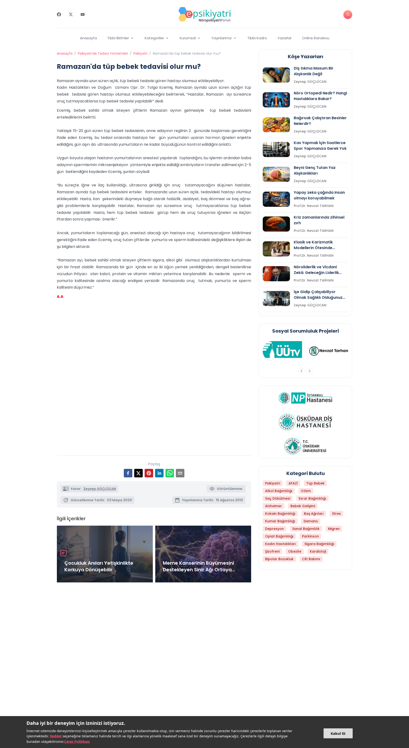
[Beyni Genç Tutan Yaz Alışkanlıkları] (276, 174)
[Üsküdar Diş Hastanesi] (305, 422)
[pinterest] (149, 473)
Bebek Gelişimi (302, 506)
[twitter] (138, 473)
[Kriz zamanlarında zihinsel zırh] (276, 224)
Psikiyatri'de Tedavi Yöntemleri (103, 53)
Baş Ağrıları (314, 513)
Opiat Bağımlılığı (279, 536)
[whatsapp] (169, 473)
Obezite (294, 551)
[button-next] (310, 371)
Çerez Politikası (77, 741)
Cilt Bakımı (311, 559)
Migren (334, 528)
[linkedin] (159, 473)
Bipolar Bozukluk (279, 559)
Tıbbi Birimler (118, 37)
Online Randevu (315, 37)
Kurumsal (188, 37)
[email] (180, 473)
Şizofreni (272, 551)
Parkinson (310, 536)
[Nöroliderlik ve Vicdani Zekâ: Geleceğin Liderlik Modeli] (276, 273)
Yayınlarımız (221, 37)
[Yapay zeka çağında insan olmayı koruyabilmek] (276, 199)
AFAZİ (293, 483)
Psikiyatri (140, 53)
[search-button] (347, 14)
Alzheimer (273, 506)
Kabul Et (338, 733)
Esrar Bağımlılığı (312, 498)
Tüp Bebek (315, 483)
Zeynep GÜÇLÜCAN (99, 488)
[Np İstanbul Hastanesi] (305, 398)
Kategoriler (154, 37)
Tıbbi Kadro (257, 37)
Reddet (56, 736)
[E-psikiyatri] (204, 14)
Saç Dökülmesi (277, 498)
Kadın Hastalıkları (280, 543)
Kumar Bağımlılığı (280, 521)
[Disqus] (154, 649)
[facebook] (128, 473)
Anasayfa (88, 37)
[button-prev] (301, 371)
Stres (336, 513)
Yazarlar (284, 37)
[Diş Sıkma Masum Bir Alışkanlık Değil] (276, 75)
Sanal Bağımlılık (306, 528)
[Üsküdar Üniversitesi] (306, 446)
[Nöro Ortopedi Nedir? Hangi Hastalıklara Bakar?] (276, 99)
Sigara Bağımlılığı (319, 543)
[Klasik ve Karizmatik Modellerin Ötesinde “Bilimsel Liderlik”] (276, 248)
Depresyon (274, 528)
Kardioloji (318, 551)
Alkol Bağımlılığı (278, 490)
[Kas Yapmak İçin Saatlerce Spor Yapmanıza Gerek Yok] (276, 149)
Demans (311, 521)
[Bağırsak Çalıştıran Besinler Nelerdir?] (276, 124)
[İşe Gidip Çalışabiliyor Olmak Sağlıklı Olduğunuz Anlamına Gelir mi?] (276, 298)
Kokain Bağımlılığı (280, 513)
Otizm (306, 490)
